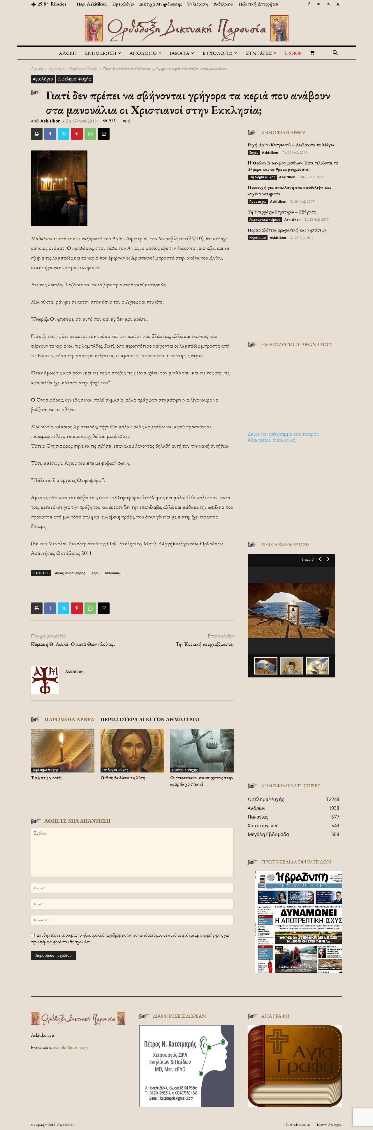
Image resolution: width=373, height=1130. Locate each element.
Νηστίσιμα (257, 238)
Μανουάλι (113, 573)
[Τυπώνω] (37, 134)
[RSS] (328, 4)
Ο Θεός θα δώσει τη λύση (123, 777)
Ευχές (253, 152)
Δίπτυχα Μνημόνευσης (160, 4)
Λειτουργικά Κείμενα (264, 220)
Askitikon (51, 121)
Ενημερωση (100, 53)
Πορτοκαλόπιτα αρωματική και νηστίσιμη (287, 230)
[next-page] (43, 796)
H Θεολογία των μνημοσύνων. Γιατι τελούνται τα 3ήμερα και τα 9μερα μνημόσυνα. (293, 166)
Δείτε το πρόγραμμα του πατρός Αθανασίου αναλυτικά (283, 437)
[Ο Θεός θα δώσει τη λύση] (132, 750)
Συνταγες (259, 53)
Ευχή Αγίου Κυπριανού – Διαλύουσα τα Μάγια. (292, 145)
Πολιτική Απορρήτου (258, 4)
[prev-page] (34, 796)
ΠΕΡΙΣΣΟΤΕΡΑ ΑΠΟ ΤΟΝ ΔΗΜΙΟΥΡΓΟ (150, 719)
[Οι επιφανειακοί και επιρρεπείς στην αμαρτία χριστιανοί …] (202, 750)
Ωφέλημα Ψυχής (84, 68)
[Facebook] (309, 4)
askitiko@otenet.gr (70, 1047)
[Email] (104, 134)
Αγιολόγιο (56, 68)
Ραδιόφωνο (223, 4)
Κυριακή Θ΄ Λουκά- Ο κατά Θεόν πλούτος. (73, 644)
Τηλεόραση (197, 4)
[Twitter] (337, 4)
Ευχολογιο (218, 53)
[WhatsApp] (90, 134)
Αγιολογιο (143, 53)
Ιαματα (179, 53)
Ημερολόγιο (123, 4)
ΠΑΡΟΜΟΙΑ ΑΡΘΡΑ (69, 719)
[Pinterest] (77, 134)
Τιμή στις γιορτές (46, 777)
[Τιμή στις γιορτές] (62, 750)
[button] (335, 53)
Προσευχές (257, 201)
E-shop (293, 53)
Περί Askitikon (92, 4)
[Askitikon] (186, 28)
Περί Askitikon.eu (298, 1124)
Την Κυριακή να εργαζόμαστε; (204, 644)
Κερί (95, 573)
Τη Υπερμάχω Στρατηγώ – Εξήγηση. (283, 212)
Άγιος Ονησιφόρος (70, 573)
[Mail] (318, 4)
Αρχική (68, 53)
